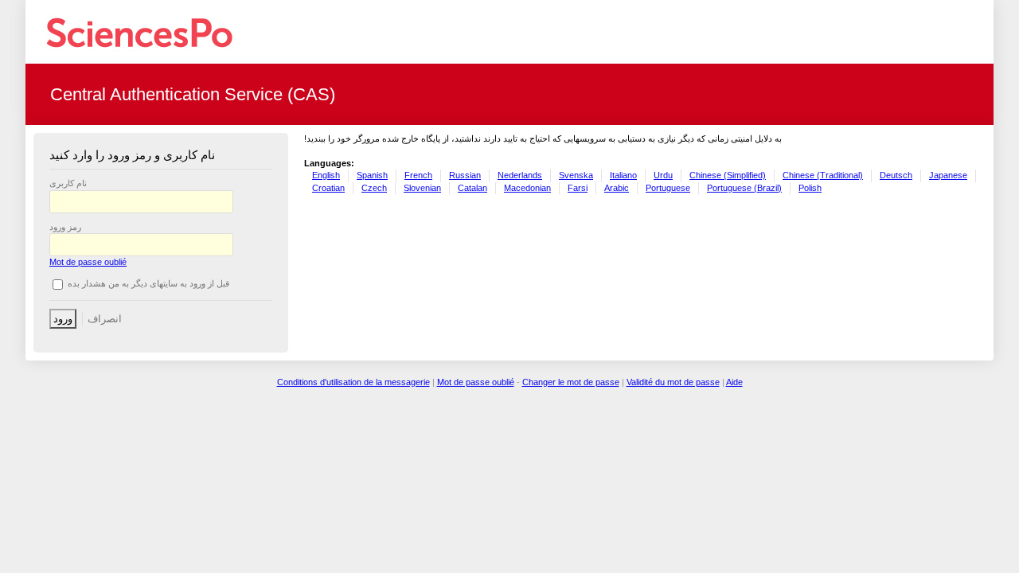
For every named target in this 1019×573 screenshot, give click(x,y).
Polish (810, 188)
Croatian (328, 188)
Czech (374, 188)
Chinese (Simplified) (727, 175)
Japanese (948, 175)
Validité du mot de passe (673, 382)
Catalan (472, 188)
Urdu (663, 175)
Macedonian (527, 188)
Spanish (372, 175)
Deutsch (896, 175)
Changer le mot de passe (570, 382)
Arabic (616, 188)
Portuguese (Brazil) (744, 188)
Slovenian (422, 188)
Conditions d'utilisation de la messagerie (353, 382)
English (326, 175)
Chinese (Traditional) (823, 175)
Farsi (578, 188)
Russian (465, 175)
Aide (734, 382)
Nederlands (520, 175)
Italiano (623, 175)
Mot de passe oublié (88, 262)
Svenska (576, 175)
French (418, 175)
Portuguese (668, 188)
